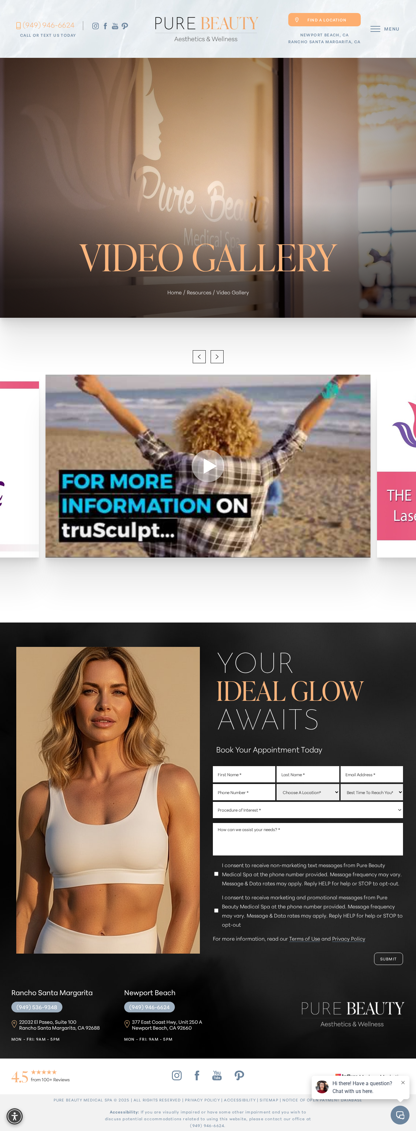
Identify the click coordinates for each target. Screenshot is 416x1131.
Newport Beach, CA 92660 (167, 1025)
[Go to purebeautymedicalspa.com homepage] (206, 29)
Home (174, 292)
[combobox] (308, 810)
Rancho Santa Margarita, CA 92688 (59, 1025)
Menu (392, 28)
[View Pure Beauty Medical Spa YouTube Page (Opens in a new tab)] (115, 25)
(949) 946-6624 (48, 24)
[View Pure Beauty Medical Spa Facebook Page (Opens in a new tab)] (105, 25)
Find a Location (326, 19)
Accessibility (239, 1099)
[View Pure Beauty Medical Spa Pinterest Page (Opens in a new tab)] (125, 25)
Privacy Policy (348, 938)
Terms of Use (304, 938)
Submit (388, 958)
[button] (375, 29)
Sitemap (269, 1099)
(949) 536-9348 (37, 1006)
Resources (199, 292)
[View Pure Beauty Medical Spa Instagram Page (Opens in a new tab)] (95, 25)
